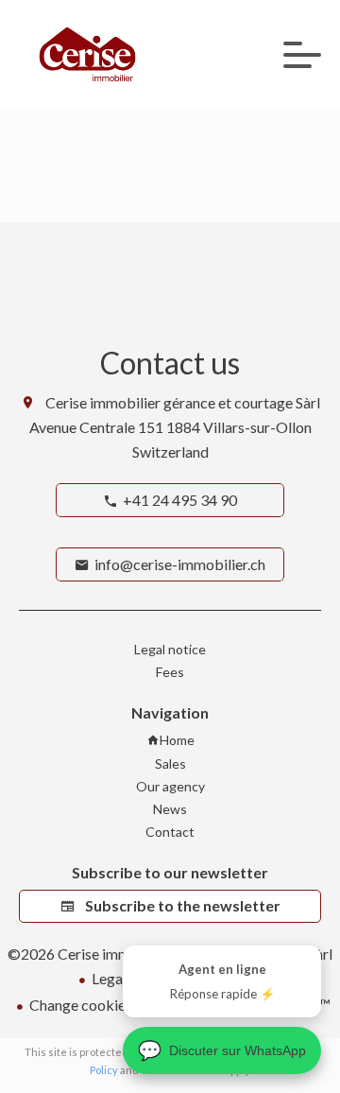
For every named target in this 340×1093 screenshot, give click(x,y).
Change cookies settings (108, 1005)
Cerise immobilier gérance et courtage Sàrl (182, 402)
